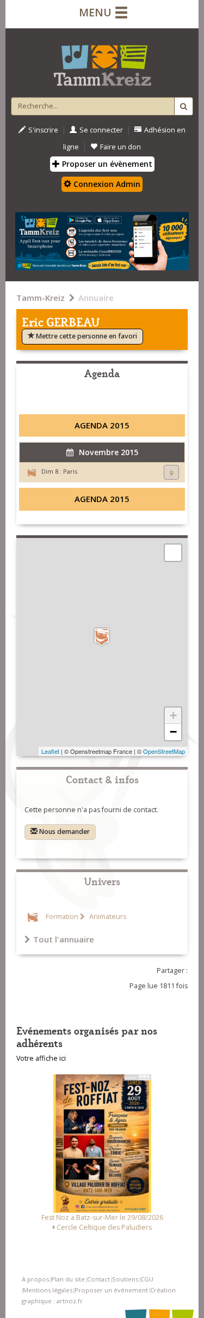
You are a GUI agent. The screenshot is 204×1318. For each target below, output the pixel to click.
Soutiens (125, 1279)
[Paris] (101, 637)
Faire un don (120, 147)
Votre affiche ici (41, 1058)
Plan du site (68, 1279)
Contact (98, 1279)
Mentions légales (47, 1290)
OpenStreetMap (164, 751)
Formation (62, 916)
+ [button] (173, 715)
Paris (70, 471)
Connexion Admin (105, 184)
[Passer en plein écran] (173, 553)
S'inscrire (43, 130)
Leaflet (50, 751)
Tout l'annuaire (63, 939)
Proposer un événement (111, 1290)
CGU (146, 1279)
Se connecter (101, 130)
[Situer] (171, 472)
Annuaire (96, 297)
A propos (35, 1279)
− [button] (173, 732)
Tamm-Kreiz (40, 297)
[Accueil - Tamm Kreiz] (102, 61)
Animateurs (107, 916)
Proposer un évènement (106, 164)
